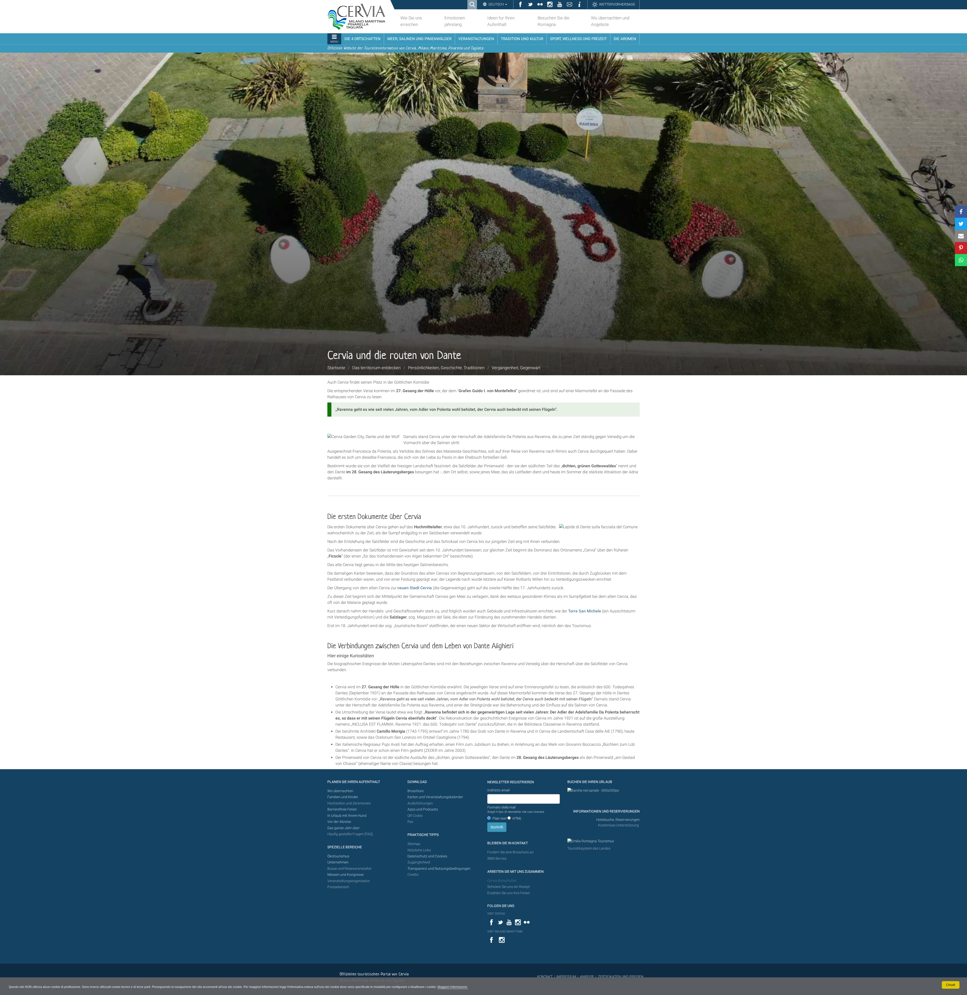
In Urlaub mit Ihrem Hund (346, 816)
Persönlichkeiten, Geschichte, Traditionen (446, 367)
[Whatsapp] (961, 260)
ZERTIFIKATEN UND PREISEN (620, 977)
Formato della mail (516, 809)
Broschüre (415, 791)
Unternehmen (338, 862)
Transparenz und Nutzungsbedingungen (438, 868)
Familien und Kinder (342, 797)
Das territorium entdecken (376, 367)
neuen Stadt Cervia (414, 587)
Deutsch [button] (496, 4)
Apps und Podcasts (422, 809)
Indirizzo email (498, 790)
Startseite (336, 367)
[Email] (961, 236)
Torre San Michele (584, 611)
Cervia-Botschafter (502, 881)
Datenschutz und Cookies (427, 856)
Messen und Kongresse (345, 875)
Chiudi (950, 985)
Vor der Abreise (339, 822)
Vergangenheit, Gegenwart (516, 367)
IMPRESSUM (566, 977)
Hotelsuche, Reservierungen (618, 820)
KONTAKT (544, 977)
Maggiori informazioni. (452, 987)
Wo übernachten (340, 791)
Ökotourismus (338, 856)
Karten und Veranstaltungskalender (435, 797)
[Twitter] (961, 224)
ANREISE (587, 977)
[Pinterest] (961, 248)
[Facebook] (961, 212)
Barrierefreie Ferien (342, 809)
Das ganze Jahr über (343, 828)
